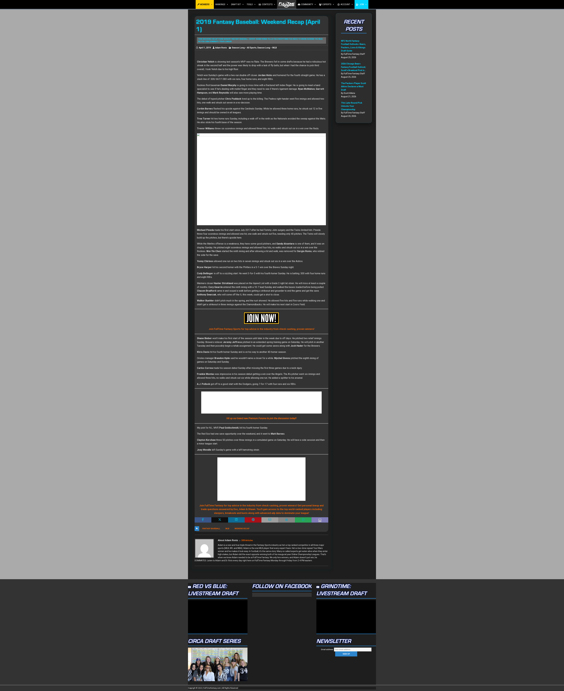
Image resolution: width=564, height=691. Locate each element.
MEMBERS (204, 4)
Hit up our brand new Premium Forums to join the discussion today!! (261, 418)
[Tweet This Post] (219, 520)
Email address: (327, 649)
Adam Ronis (221, 47)
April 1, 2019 (205, 47)
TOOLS (250, 4)
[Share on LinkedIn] (236, 520)
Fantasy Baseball (211, 529)
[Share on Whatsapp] (303, 520)
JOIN (362, 4)
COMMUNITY (307, 4)
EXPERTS (327, 4)
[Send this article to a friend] (269, 520)
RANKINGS (220, 4)
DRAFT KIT (236, 4)
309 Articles (247, 540)
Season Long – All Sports (244, 47)
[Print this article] (286, 520)
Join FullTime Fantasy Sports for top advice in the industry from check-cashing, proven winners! (261, 329)
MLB (227, 529)
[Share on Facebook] (203, 520)
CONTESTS (267, 4)
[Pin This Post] (253, 520)
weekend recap (242, 529)
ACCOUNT (345, 4)
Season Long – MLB (267, 47)
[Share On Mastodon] (320, 520)
